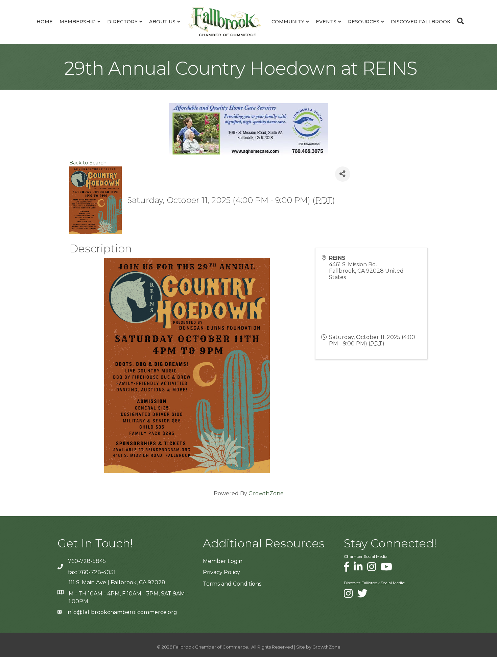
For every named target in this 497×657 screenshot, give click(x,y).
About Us (162, 22)
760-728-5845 (87, 561)
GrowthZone (266, 493)
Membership (78, 22)
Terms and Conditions (232, 584)
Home (45, 22)
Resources (363, 22)
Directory (122, 22)
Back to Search (87, 163)
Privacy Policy (221, 572)
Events (326, 22)
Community (287, 22)
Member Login (222, 561)
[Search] (459, 21)
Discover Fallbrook (420, 22)
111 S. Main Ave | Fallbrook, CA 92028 (117, 582)
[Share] (342, 174)
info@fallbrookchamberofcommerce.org (122, 612)
